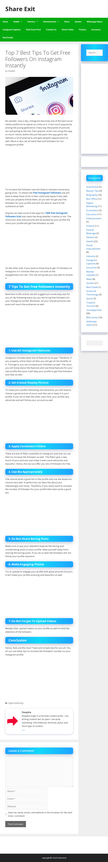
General (90, 237)
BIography (91, 194)
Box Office (91, 198)
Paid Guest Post (33, 29)
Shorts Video (68, 29)
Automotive (92, 186)
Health (16, 22)
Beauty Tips (92, 190)
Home (5, 22)
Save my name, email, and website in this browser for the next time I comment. (40, 814)
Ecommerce (92, 210)
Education (91, 214)
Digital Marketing (15, 703)
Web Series (92, 317)
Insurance (95, 29)
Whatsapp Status (94, 22)
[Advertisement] (39, 168)
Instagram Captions (12, 29)
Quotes (78, 22)
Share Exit (20, 9)
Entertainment (49, 22)
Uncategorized (94, 310)
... (23, 729)
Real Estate (8, 37)
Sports (89, 298)
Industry (31, 22)
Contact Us (51, 29)
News (67, 22)
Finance (82, 29)
